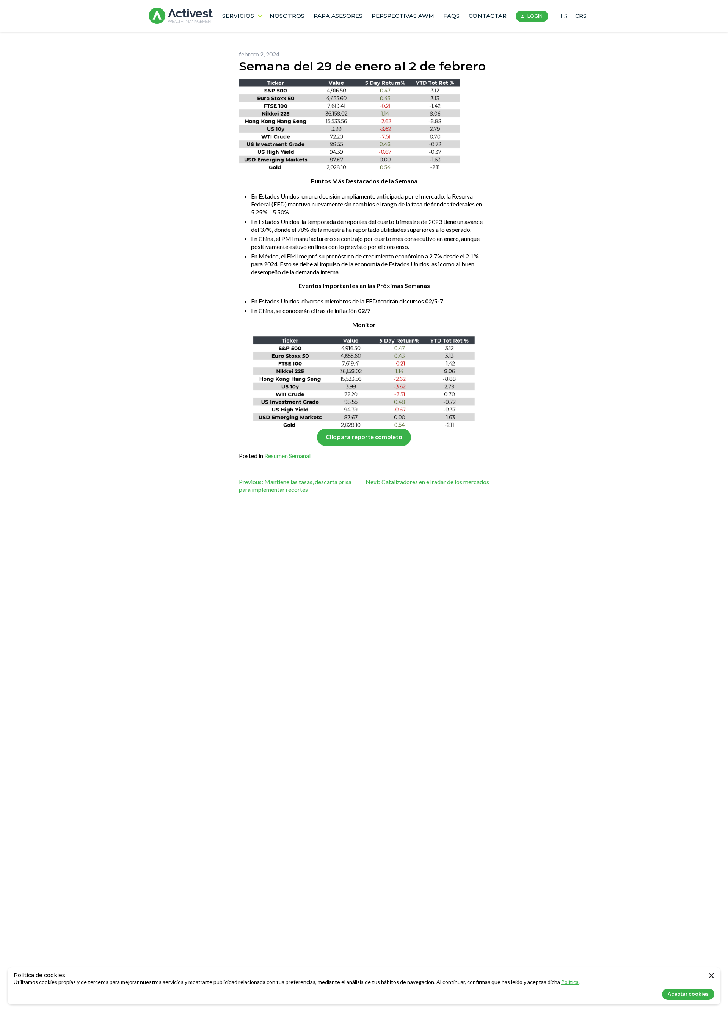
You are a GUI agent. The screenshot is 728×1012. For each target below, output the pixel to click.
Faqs (451, 15)
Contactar (488, 15)
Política (570, 982)
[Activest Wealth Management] (181, 16)
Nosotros (287, 15)
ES (564, 16)
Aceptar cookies (688, 994)
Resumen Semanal (287, 455)
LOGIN (535, 16)
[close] (711, 976)
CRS (581, 16)
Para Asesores (338, 15)
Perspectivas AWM (403, 15)
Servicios (238, 15)
